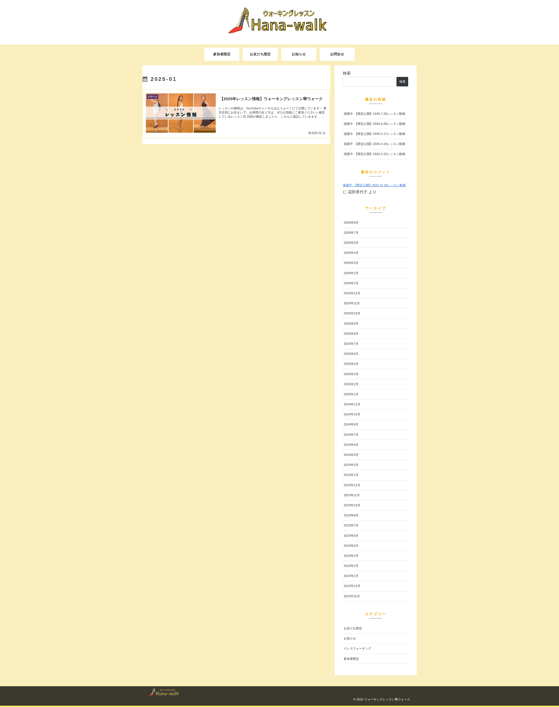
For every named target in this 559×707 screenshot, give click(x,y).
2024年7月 (351, 434)
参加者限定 (351, 658)
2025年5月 (351, 364)
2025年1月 (351, 394)
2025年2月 (351, 384)
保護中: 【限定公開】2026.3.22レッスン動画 (374, 154)
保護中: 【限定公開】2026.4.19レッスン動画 (374, 144)
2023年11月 (352, 495)
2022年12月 (352, 586)
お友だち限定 (353, 628)
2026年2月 (351, 273)
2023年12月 (352, 485)
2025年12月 (352, 293)
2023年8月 (351, 515)
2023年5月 (351, 545)
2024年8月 (351, 424)
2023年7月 (351, 525)
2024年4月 (351, 454)
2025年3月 (351, 374)
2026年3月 (351, 263)
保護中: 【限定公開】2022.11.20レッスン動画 (374, 185)
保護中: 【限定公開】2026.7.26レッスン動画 (374, 113)
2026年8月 (351, 222)
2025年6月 (351, 353)
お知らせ (350, 638)
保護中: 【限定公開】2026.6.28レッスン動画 (374, 123)
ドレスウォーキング (357, 648)
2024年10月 (352, 414)
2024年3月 (351, 465)
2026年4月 (351, 252)
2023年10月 (352, 505)
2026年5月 (351, 242)
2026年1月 (351, 283)
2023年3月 (351, 555)
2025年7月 (351, 343)
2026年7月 (351, 232)
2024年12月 (352, 404)
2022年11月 (352, 596)
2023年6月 (351, 535)
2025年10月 (352, 313)
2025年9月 (351, 323)
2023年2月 (351, 566)
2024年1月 (351, 475)
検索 (347, 73)
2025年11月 (352, 303)
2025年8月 (351, 333)
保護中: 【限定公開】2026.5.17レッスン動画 (374, 134)
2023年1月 (351, 576)
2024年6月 (351, 444)
